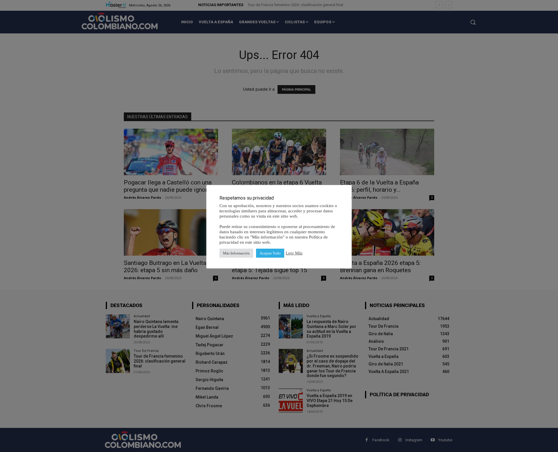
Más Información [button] (236, 253)
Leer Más (294, 253)
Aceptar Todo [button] (270, 253)
